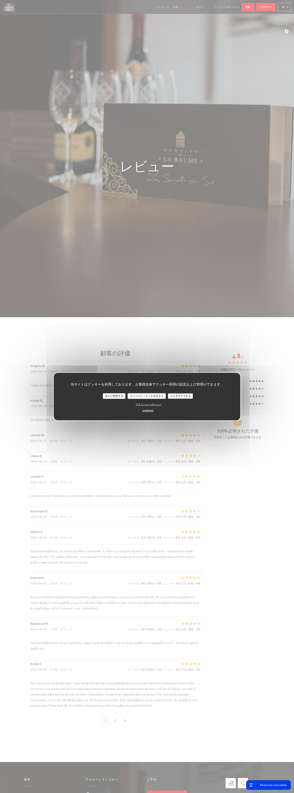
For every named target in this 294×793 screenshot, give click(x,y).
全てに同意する (114, 396)
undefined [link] (147, 410)
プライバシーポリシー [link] (148, 404)
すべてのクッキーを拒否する (147, 396)
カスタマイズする (180, 396)
